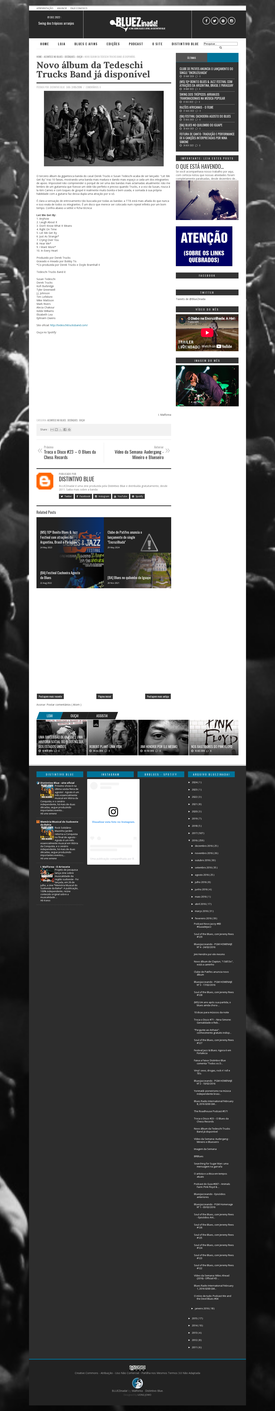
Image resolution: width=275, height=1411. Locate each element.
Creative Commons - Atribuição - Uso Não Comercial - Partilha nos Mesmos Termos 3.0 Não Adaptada (137, 1373)
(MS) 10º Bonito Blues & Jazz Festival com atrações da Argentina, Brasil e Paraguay (59, 536)
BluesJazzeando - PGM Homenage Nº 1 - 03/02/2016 (213, 1206)
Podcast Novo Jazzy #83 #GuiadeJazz (207, 925)
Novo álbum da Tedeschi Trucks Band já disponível (93, 69)
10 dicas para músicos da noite (211, 1012)
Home (44, 44)
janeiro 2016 (202, 1308)
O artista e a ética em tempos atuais (210, 1175)
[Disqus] (103, 642)
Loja (61, 44)
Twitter (68, 496)
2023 (195, 789)
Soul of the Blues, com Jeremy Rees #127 (214, 1041)
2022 (195, 796)
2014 (195, 1325)
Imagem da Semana (205, 1149)
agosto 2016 (202, 874)
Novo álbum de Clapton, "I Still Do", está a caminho (213, 963)
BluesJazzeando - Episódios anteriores (209, 1195)
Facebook (84, 496)
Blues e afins (86, 44)
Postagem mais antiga (158, 696)
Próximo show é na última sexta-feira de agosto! (66, 789)
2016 (195, 840)
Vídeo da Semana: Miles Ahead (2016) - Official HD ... (211, 1277)
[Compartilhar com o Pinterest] (69, 429)
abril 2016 (200, 904)
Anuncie (62, 8)
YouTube (122, 496)
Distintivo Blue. (154, 1390)
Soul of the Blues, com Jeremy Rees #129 (214, 935)
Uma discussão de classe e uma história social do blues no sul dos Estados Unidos (61, 742)
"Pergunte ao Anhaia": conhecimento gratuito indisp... (212, 1031)
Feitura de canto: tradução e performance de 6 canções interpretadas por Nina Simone (207, 138)
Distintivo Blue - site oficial (57, 782)
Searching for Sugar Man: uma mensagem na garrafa (211, 1165)
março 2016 (201, 911)
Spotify (139, 496)
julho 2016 (201, 882)
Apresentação (45, 8)
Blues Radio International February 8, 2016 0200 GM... (213, 1102)
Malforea (137, 1390)
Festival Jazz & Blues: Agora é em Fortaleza (212, 1052)
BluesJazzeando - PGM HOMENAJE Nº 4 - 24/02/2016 (213, 945)
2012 (195, 1340)
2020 (195, 811)
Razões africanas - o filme (56, 23)
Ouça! (82, 420)
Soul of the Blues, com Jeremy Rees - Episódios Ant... (214, 1216)
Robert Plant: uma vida (105, 746)
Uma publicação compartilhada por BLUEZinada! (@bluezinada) (128, 858)
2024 (195, 782)
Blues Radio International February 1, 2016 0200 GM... (213, 1287)
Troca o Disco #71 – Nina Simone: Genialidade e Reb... (212, 1021)
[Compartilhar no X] (60, 429)
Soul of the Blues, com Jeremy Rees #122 (214, 1267)
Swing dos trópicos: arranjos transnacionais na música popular (202, 96)
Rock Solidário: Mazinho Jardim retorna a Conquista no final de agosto (66, 832)
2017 (195, 833)
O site (157, 44)
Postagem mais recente (50, 696)
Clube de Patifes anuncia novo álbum (211, 973)
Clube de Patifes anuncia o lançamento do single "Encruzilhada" (125, 536)
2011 (195, 1347)
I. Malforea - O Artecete (55, 866)
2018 (195, 825)
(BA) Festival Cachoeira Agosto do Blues (60, 575)
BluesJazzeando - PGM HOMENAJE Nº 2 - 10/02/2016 (213, 1082)
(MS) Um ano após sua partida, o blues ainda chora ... (212, 1004)
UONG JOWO (144, 1394)
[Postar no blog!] (56, 429)
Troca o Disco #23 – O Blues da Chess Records (211, 1120)
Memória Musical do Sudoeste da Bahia (59, 823)
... (223, 58)
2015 (195, 1318)
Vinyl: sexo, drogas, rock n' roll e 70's (212, 1072)
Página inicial (104, 696)
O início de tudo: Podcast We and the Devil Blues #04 (212, 1297)
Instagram (103, 496)
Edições (113, 44)
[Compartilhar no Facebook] (65, 429)
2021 (195, 804)
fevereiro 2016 (203, 918)
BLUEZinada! (120, 1390)
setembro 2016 (203, 867)
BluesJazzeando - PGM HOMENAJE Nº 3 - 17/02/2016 (213, 983)
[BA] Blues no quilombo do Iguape (129, 577)
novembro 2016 (204, 853)
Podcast (136, 44)
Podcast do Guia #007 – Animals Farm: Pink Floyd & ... (212, 1185)
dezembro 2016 (204, 845)
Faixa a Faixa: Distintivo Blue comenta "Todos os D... (210, 1062)
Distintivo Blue (185, 44)
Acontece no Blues (56, 420)
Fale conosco (79, 8)
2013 (195, 1332)
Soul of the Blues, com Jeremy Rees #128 (214, 993)
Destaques (73, 420)
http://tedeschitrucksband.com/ (69, 325)
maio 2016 (201, 896)
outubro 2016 (202, 860)
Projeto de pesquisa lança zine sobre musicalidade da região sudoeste (66, 874)
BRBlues (198, 1156)
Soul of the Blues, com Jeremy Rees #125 (214, 1236)
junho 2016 (201, 889)
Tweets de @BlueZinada (190, 299)
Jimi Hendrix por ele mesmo (159, 746)
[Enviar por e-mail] (52, 429)
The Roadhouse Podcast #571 (211, 1111)
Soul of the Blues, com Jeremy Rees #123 (214, 1256)
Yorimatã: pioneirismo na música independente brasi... (212, 1092)
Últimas (191, 58)
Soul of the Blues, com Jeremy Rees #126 (214, 1226)
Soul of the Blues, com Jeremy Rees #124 (214, 1246)
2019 (195, 818)
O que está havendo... (200, 166)
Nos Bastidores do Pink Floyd (211, 746)
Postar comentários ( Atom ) (64, 704)
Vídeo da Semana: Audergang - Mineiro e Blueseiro (211, 1140)
